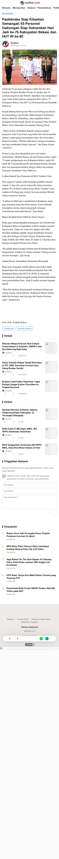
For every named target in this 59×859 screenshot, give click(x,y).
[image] (51, 348)
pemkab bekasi (24, 328)
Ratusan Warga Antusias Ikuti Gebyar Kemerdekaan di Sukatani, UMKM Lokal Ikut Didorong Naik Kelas (22, 346)
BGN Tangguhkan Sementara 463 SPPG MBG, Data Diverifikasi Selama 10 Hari (22, 446)
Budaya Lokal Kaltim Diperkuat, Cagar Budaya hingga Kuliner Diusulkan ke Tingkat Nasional (21, 384)
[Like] (6, 638)
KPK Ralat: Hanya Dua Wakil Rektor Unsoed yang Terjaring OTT (31, 576)
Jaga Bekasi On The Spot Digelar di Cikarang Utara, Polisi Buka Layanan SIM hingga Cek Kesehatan (28, 562)
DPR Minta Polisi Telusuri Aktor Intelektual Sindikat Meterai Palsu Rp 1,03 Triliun (27, 547)
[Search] (56, 3)
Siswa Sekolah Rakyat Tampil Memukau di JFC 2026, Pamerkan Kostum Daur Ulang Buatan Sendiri (22, 365)
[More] (42, 356)
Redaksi (15, 43)
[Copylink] (47, 638)
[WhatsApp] (41, 638)
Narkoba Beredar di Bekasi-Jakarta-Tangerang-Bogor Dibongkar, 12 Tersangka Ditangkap (20, 413)
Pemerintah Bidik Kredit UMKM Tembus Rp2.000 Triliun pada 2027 (30, 589)
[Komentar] (14, 638)
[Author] (5, 44)
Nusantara (7, 14)
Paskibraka (9, 328)
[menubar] (3, 3)
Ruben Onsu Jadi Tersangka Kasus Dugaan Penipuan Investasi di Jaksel (28, 534)
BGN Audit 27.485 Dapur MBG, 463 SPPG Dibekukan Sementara (19, 430)
